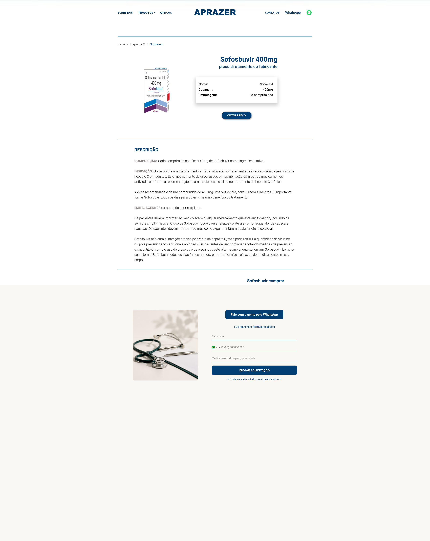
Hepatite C (137, 44)
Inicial (121, 44)
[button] (236, 115)
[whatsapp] (309, 12)
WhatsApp (293, 13)
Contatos (272, 12)
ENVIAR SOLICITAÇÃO (254, 370)
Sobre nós (125, 12)
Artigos (166, 12)
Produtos (146, 12)
